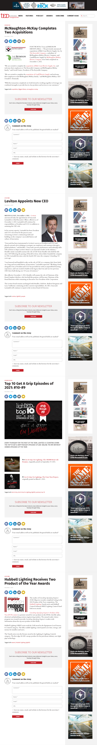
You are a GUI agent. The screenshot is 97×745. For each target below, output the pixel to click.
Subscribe (60, 16)
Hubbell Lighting (35, 604)
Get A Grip (14, 492)
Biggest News (22, 89)
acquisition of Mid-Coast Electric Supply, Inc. (41, 66)
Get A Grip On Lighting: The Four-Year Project (41, 477)
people (23, 296)
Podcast (39, 16)
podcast (38, 492)
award (13, 642)
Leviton (33, 216)
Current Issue (73, 16)
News (20, 16)
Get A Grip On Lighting (24, 492)
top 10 (43, 492)
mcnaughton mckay (32, 89)
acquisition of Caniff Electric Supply (38, 74)
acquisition (15, 89)
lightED (19, 296)
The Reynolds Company (38, 53)
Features (29, 16)
